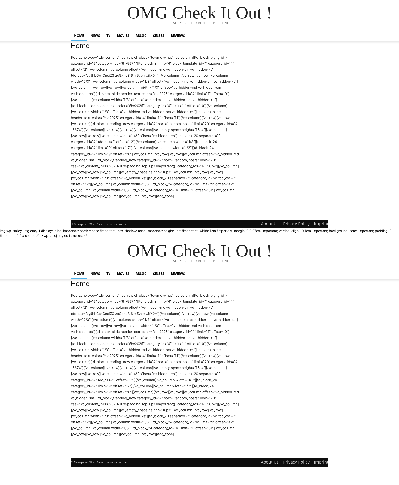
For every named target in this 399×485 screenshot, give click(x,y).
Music (141, 35)
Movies (123, 35)
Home (79, 35)
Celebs (158, 35)
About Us (270, 224)
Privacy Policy (296, 224)
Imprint (321, 224)
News (95, 35)
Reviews (178, 35)
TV (108, 35)
